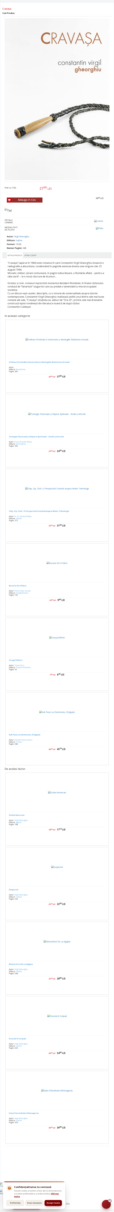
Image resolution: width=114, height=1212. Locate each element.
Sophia (19, 240)
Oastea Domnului (23, 667)
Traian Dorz (19, 665)
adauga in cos (66, 535)
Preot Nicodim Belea (23, 442)
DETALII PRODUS (15, 255)
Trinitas (19, 742)
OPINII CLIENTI (30, 255)
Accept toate (53, 1203)
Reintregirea (21, 444)
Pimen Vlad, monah (22, 591)
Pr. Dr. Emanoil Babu (23, 516)
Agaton (19, 822)
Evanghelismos (22, 593)
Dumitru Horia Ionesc (23, 740)
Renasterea (20, 369)
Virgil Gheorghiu (21, 236)
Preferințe (15, 1203)
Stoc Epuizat (59, 386)
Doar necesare (34, 1203)
